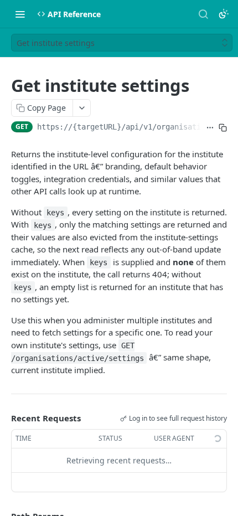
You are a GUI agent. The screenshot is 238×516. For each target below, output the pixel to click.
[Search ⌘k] (203, 14)
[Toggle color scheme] (223, 14)
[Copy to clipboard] (223, 128)
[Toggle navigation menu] (20, 14)
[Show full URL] (210, 128)
